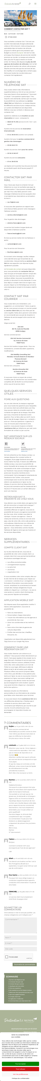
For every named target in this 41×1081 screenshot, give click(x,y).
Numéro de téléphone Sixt (17, 979)
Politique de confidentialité (20, 1078)
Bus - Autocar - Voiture (13, 34)
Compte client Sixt (15, 996)
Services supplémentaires (17, 994)
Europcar (20, 53)
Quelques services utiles (17, 986)
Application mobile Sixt (16, 998)
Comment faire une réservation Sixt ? (21, 1001)
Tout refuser (20, 1069)
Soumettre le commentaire (24, 964)
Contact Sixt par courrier (17, 984)
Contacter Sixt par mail (16, 982)
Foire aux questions (15, 988)
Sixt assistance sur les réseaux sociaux (21, 990)
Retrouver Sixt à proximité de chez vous (21, 992)
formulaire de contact (13, 269)
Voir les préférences (20, 1074)
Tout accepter (20, 1064)
